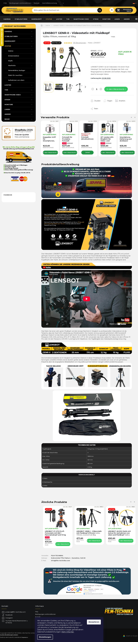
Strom (7, 100)
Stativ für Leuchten (15, 75)
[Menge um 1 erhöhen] (101, 89)
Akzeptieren (93, 622)
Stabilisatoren (11, 36)
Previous (132, 117)
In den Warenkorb (115, 89)
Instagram (9, 618)
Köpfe (10, 61)
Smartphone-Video (13, 95)
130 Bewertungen (79, 43)
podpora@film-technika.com (15, 612)
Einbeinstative (13, 56)
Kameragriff (10, 41)
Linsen (7, 109)
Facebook (8, 615)
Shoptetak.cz (24, 637)
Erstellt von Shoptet (131, 636)
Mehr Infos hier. (67, 632)
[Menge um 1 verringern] (93, 89)
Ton (6, 90)
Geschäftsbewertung (49, 3)
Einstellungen (45, 637)
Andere (8, 114)
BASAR (7, 119)
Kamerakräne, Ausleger (16, 70)
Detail (77, 152)
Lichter (8, 85)
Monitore (9, 104)
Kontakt (37, 3)
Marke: (94, 43)
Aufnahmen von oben (16, 80)
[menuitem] (7, 19)
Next (135, 117)
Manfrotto (12, 65)
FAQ (5, 3)
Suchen (100, 10)
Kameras (8, 31)
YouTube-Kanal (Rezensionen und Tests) (16, 621)
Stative (8, 46)
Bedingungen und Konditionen (20, 3)
